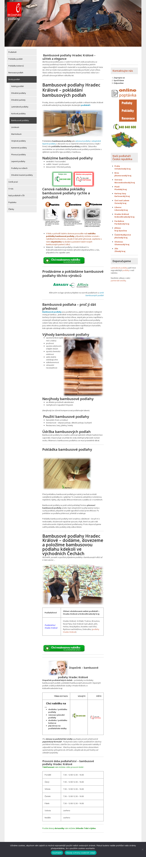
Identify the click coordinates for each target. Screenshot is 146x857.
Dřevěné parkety (18, 100)
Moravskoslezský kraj (124, 182)
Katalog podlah (17, 86)
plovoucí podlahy (83, 141)
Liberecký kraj (121, 210)
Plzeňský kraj (120, 189)
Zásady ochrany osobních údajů (80, 853)
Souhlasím (57, 853)
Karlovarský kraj (122, 196)
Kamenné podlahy (19, 147)
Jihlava (117, 228)
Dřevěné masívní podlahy (22, 175)
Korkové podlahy (18, 113)
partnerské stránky (118, 280)
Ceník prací (13, 182)
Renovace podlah (15, 72)
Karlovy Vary (120, 193)
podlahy (125, 270)
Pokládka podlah (15, 59)
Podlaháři (12, 52)
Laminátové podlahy (19, 106)
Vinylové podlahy (18, 141)
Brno (116, 173)
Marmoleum (16, 134)
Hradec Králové (121, 214)
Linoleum (15, 127)
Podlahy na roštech (19, 168)
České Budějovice (122, 234)
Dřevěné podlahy (18, 93)
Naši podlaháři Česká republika (122, 157)
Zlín (116, 248)
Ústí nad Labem (121, 200)
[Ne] (142, 849)
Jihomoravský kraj (122, 175)
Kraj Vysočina (120, 230)
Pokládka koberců (16, 65)
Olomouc (118, 241)
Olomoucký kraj (121, 244)
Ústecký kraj (120, 203)
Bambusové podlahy (20, 120)
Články (11, 209)
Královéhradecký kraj (124, 217)
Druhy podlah (14, 79)
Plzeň (116, 186)
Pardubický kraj (121, 224)
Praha (117, 166)
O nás (10, 188)
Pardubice (119, 221)
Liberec (117, 207)
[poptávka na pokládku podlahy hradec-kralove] (95, 717)
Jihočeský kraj (120, 237)
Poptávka (12, 202)
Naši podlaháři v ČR (16, 195)
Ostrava (118, 179)
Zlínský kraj (119, 251)
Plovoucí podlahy (18, 154)
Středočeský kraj (122, 168)
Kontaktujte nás (122, 70)
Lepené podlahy (18, 161)
